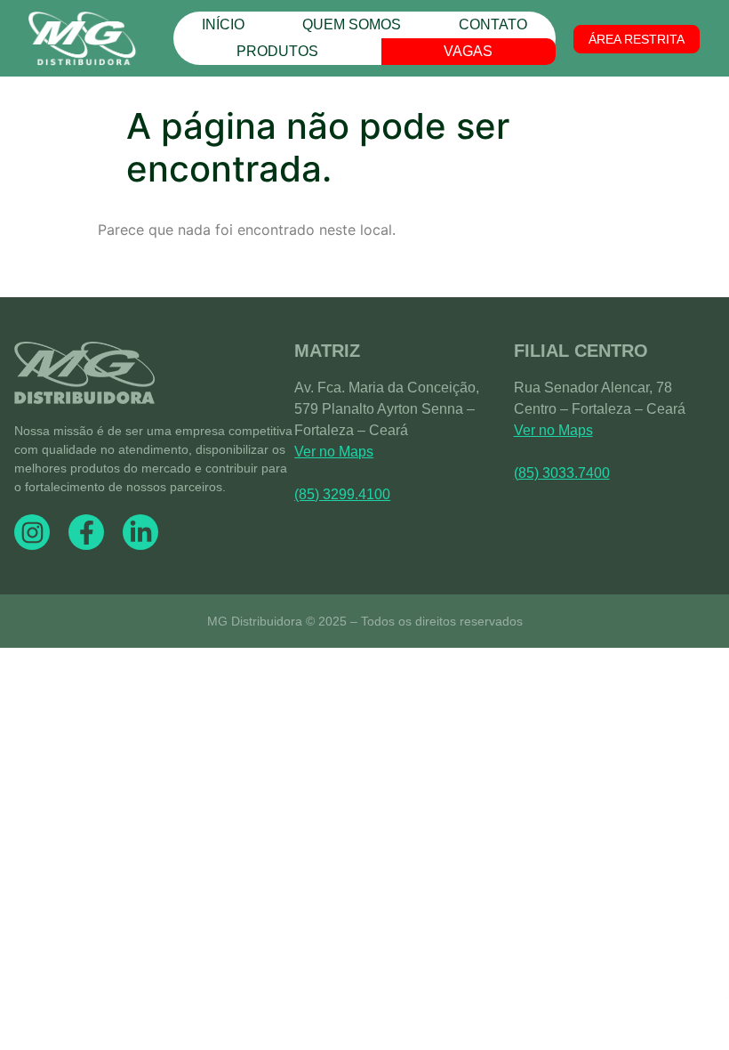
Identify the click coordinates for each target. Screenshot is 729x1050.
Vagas (468, 51)
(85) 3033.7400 (562, 473)
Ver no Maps (333, 451)
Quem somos (351, 24)
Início (223, 24)
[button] (636, 39)
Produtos (277, 51)
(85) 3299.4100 (342, 494)
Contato (493, 24)
